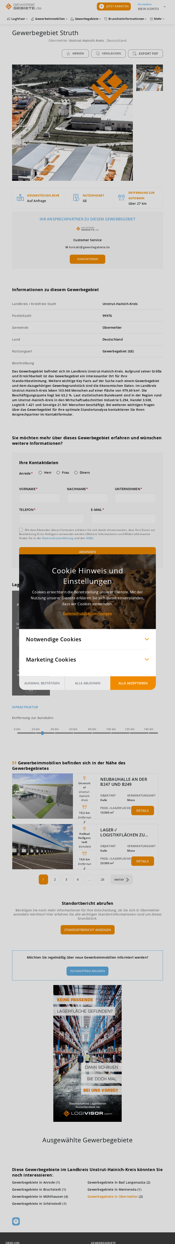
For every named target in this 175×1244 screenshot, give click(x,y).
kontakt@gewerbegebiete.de (89, 247)
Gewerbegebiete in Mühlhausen (37, 1196)
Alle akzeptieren (133, 683)
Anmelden (145, 4)
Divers (85, 472)
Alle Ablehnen (87, 683)
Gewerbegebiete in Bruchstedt (36, 1189)
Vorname (27, 489)
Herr (47, 472)
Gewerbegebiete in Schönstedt (37, 1203)
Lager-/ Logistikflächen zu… (124, 832)
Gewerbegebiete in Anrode (33, 1182)
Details (142, 810)
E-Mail (96, 509)
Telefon (26, 509)
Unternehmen (127, 489)
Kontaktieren (87, 259)
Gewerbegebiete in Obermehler (113, 1196)
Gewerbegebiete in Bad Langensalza (116, 1182)
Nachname (76, 489)
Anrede (25, 473)
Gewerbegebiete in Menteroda (112, 1189)
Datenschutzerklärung (57, 538)
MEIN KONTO (148, 9)
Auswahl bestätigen (42, 683)
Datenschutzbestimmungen (87, 613)
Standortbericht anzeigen (87, 930)
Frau (65, 472)
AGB (89, 538)
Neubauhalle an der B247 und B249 (123, 781)
